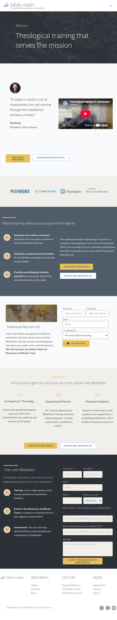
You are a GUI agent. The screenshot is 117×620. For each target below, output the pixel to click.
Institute (35, 589)
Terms (40, 607)
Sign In (96, 593)
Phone (66, 494)
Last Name (91, 308)
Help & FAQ (99, 585)
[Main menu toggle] (111, 5)
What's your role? (91, 494)
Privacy (48, 607)
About (34, 585)
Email (65, 319)
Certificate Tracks (71, 589)
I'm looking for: (69, 330)
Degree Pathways (71, 585)
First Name (67, 308)
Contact (97, 589)
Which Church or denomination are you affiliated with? (87, 508)
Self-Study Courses (72, 593)
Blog (33, 593)
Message (67, 539)
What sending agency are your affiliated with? (83, 526)
